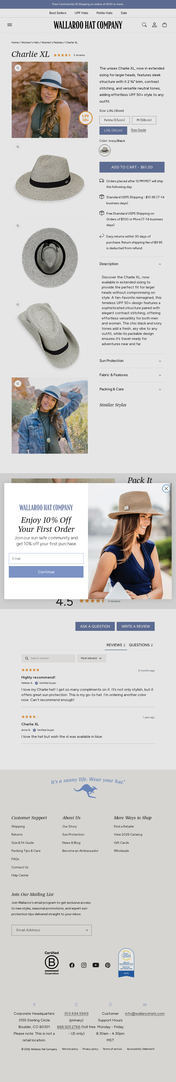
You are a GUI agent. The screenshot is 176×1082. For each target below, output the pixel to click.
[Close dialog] (166, 488)
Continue (46, 572)
